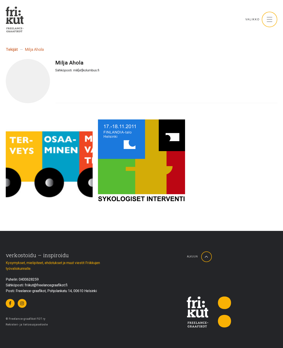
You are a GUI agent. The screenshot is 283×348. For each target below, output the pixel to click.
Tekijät (12, 49)
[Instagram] (22, 303)
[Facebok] (10, 303)
